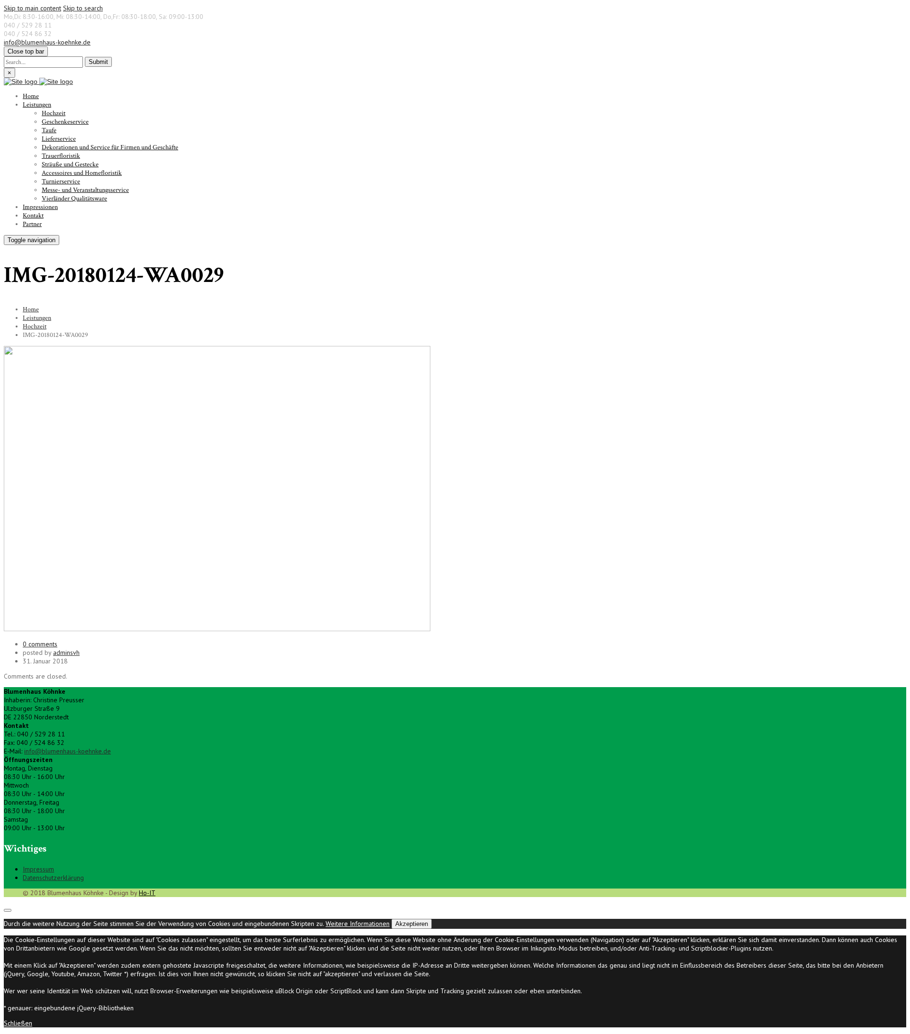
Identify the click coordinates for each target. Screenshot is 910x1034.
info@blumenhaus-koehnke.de (47, 42)
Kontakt (33, 215)
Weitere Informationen (358, 923)
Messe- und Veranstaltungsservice (85, 190)
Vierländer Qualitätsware (74, 198)
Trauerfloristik (61, 156)
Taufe (49, 130)
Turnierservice (61, 181)
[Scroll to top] (7, 910)
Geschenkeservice (65, 122)
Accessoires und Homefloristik (82, 173)
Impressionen (40, 207)
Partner (32, 224)
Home (31, 96)
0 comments (40, 644)
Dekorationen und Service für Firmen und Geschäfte (110, 147)
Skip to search (83, 8)
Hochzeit (53, 113)
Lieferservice (59, 139)
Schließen (18, 1023)
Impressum (38, 869)
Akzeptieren (411, 923)
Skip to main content (32, 8)
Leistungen (37, 104)
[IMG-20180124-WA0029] (217, 629)
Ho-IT (147, 893)
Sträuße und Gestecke (70, 164)
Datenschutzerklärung (53, 877)
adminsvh (66, 652)
